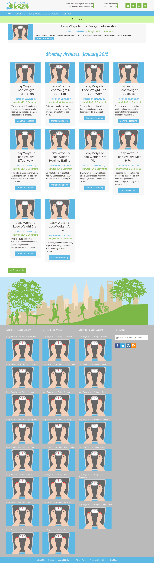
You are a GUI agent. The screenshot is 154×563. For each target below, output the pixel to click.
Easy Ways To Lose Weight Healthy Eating (60, 157)
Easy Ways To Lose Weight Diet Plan (94, 157)
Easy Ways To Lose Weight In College (93, 392)
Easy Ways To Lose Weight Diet (18, 502)
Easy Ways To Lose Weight (44, 13)
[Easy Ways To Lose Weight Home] (9, 13)
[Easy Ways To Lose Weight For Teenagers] (22, 543)
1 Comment (135, 102)
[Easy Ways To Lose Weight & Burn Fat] (22, 377)
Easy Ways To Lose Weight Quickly (92, 447)
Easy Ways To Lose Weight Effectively (25, 157)
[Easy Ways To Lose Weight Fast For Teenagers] (95, 490)
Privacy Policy (81, 560)
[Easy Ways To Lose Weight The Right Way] (59, 377)
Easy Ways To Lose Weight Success (128, 90)
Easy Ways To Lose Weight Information (89, 26)
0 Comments (107, 31)
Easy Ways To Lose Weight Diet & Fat (128, 157)
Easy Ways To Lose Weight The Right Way (94, 90)
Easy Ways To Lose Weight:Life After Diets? (95, 505)
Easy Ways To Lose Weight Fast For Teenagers (92, 476)
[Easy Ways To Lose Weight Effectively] (59, 432)
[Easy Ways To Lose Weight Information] (22, 350)
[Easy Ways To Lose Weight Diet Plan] (22, 460)
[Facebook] (117, 348)
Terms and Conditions (98, 560)
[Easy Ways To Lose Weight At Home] (95, 377)
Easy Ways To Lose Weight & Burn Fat (60, 90)
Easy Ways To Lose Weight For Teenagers (22, 530)
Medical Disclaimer (65, 560)
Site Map (113, 560)
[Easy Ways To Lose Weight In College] (95, 405)
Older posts (17, 270)
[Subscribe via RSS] (133, 348)
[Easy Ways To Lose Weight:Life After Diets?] (95, 518)
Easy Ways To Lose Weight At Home (60, 226)
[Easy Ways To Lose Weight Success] (22, 405)
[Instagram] (128, 348)
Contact (66, 13)
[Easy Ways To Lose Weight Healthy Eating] (22, 432)
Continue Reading (44, 38)
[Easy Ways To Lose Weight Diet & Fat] (22, 488)
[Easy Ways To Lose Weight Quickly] (95, 460)
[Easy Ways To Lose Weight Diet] (22, 515)
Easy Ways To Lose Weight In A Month (93, 420)
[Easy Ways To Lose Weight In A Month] (95, 432)
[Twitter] (122, 348)
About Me (19, 13)
